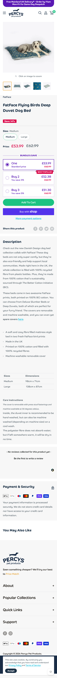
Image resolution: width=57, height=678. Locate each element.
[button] (28, 165)
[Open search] (40, 12)
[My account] (45, 12)
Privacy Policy (15, 665)
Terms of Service (33, 665)
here (20, 319)
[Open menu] (4, 13)
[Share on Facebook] (35, 228)
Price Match (12, 573)
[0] (51, 13)
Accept (10, 670)
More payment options (28, 218)
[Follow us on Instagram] (10, 633)
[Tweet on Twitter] (46, 228)
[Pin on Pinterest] (41, 228)
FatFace (7, 97)
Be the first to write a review (28, 458)
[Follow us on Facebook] (5, 633)
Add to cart (28, 202)
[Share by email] (52, 228)
